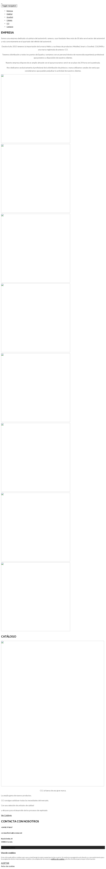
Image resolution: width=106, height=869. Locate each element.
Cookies (12, 847)
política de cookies (58, 859)
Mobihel (9, 14)
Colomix (9, 20)
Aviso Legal (5, 847)
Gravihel (10, 17)
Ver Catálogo (6, 815)
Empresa (10, 11)
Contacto (10, 27)
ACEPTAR (5, 863)
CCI (8, 23)
